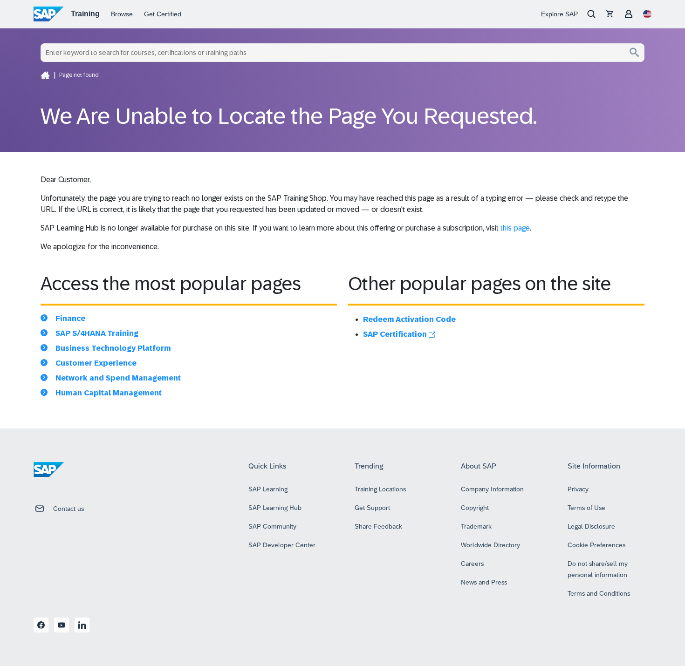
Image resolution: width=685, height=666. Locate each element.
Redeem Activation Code (409, 319)
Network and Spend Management (118, 378)
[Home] (45, 75)
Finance (70, 318)
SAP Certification (396, 334)
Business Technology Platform (113, 348)
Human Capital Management (108, 393)
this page (515, 228)
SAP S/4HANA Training (96, 333)
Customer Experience (96, 363)
